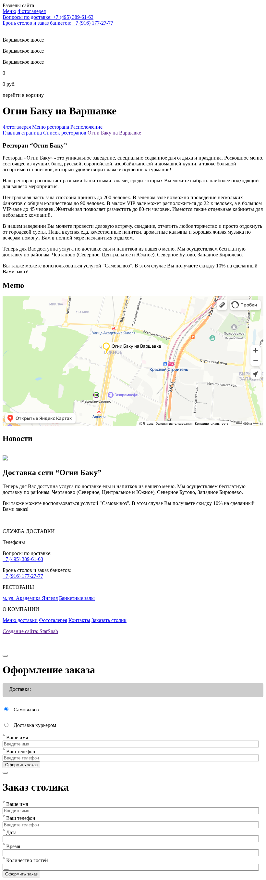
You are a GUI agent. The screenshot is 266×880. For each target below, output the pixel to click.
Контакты (79, 620)
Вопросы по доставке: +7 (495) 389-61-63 (48, 17)
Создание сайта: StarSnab (30, 631)
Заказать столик (109, 620)
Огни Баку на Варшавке (114, 133)
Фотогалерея (53, 620)
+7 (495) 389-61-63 (23, 559)
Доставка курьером (35, 725)
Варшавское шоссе (23, 51)
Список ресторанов (65, 133)
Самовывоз (26, 709)
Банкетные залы (77, 598)
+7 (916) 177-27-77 (23, 576)
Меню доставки (20, 620)
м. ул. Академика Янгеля (30, 598)
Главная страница (23, 133)
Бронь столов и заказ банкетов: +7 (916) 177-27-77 (58, 23)
